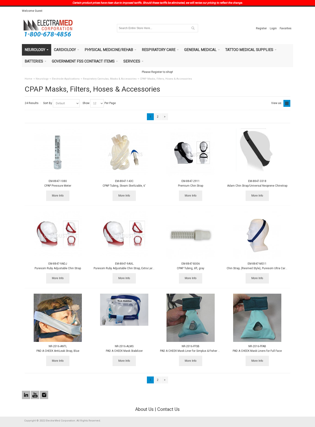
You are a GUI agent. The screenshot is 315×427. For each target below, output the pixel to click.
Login (273, 28)
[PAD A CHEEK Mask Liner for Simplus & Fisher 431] (190, 318)
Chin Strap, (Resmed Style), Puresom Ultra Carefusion (261, 268)
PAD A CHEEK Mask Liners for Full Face (257, 350)
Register (261, 28)
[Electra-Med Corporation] (48, 28)
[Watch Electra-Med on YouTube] (35, 395)
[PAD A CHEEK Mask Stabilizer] (124, 310)
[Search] (193, 28)
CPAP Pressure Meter (57, 185)
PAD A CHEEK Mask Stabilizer (124, 350)
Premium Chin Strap (190, 185)
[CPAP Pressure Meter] (57, 152)
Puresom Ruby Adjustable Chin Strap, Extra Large (125, 268)
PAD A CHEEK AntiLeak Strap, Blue (57, 350)
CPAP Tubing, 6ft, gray (190, 268)
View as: (276, 103)
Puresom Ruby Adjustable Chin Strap (58, 268)
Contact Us (168, 409)
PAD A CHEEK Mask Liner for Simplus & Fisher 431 (191, 350)
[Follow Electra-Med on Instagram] (44, 395)
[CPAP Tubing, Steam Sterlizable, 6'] (124, 152)
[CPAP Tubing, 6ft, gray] (190, 235)
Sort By (47, 103)
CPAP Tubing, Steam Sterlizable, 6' (124, 185)
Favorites (285, 28)
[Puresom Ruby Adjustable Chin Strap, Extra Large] (124, 235)
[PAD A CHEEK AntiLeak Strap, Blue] (57, 318)
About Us (144, 409)
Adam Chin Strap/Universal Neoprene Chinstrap (257, 185)
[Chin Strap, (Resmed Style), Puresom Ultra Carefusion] (257, 235)
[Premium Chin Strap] (190, 152)
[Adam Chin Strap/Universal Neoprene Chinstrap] (257, 150)
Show (86, 103)
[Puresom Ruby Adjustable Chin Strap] (57, 235)
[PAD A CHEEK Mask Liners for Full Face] (257, 318)
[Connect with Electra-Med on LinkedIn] (26, 395)
